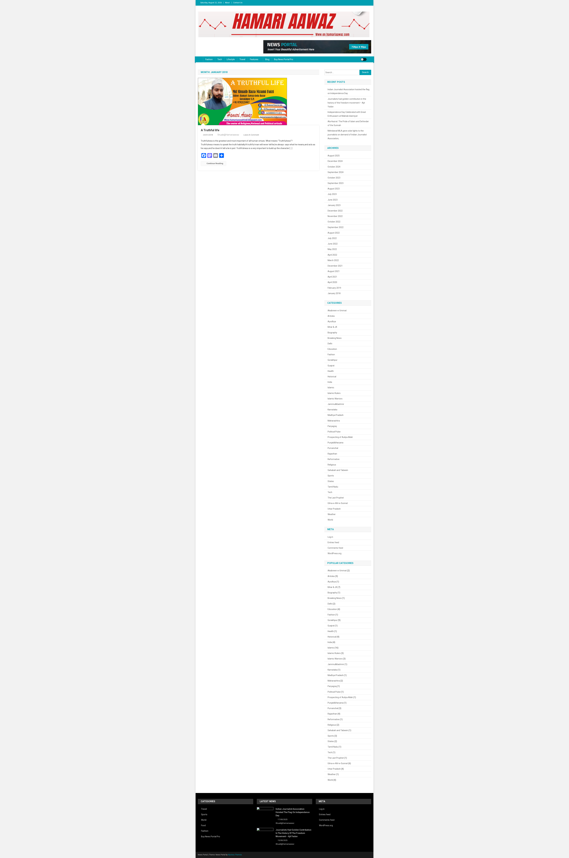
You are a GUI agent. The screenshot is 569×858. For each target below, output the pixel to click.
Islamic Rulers (334, 393)
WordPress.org (334, 553)
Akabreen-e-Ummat (337, 310)
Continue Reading (215, 163)
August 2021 (334, 271)
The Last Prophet (336, 498)
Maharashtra (334, 421)
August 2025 (334, 155)
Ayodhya (332, 321)
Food (203, 825)
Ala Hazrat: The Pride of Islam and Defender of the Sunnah (348, 123)
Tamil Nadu (333, 487)
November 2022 (335, 216)
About (227, 3)
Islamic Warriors (335, 398)
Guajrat (331, 365)
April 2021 (332, 277)
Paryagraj (332, 426)
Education (332, 349)
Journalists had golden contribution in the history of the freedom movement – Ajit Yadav (347, 103)
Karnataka (332, 409)
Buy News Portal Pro (283, 59)
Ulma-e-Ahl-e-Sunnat (338, 503)
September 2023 (335, 183)
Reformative (333, 459)
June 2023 (333, 200)
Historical (332, 376)
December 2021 (335, 266)
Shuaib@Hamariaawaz (228, 135)
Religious (332, 465)
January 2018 (334, 293)
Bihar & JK (332, 327)
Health (331, 371)
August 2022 (334, 233)
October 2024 (334, 167)
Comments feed (335, 548)
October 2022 (334, 221)
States (331, 481)
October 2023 (334, 178)
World (330, 520)
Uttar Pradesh (334, 509)
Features (254, 59)
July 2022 (332, 238)
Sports (331, 475)
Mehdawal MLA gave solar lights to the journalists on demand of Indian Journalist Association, (347, 135)
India (330, 382)
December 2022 (335, 211)
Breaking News (335, 338)
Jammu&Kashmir (336, 404)
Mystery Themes (235, 855)
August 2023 (334, 188)
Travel (242, 59)
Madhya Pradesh (335, 415)
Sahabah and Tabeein (338, 470)
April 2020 (332, 282)
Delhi (330, 343)
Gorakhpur (332, 360)
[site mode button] (364, 59)
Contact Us (237, 3)
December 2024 (335, 161)
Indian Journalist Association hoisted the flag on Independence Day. (348, 91)
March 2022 (333, 260)
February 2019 (334, 288)
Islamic (331, 387)
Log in (330, 537)
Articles (331, 316)
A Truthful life (210, 130)
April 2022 (332, 255)
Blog (267, 59)
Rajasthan (332, 454)
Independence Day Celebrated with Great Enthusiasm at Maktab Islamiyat (347, 114)
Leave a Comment (251, 135)
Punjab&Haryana (335, 442)
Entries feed (333, 542)
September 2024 (335, 172)
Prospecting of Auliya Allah (340, 437)
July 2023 (332, 194)
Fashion (209, 59)
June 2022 (333, 244)
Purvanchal (333, 448)
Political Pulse (334, 431)
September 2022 (335, 227)
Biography (332, 332)
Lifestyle (231, 59)
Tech (219, 59)
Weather (332, 514)
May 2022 (332, 249)
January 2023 (334, 205)
